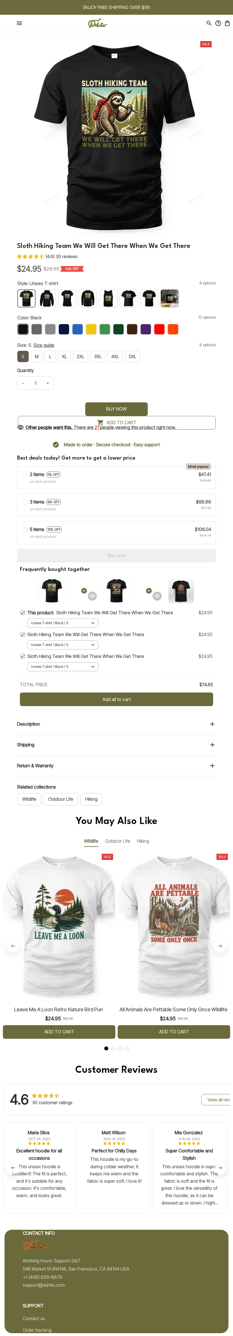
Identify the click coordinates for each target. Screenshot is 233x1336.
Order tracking (37, 1330)
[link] (20, 18)
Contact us (34, 1318)
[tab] (106, 1048)
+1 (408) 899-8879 (42, 1277)
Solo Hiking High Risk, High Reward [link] (67, 14)
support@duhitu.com (44, 1285)
